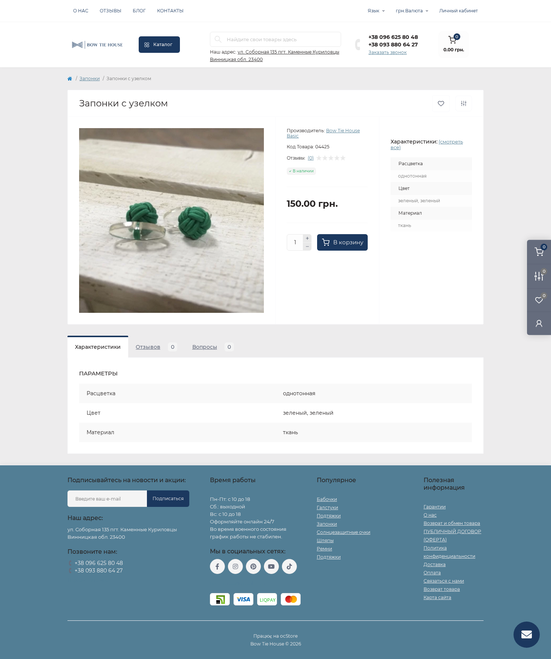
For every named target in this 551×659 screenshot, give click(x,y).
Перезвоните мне (87, 580)
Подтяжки (329, 516)
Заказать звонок (387, 52)
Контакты (170, 10)
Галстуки (327, 507)
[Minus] (307, 247)
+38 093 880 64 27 (393, 44)
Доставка (435, 564)
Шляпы (325, 540)
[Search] (218, 39)
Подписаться (168, 498)
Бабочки (327, 499)
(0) (311, 158)
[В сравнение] (463, 103)
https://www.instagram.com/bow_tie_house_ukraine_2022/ (235, 566)
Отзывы (110, 10)
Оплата (432, 572)
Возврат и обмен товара (452, 523)
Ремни (324, 548)
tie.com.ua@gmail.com (237, 583)
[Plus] (307, 238)
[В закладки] (441, 103)
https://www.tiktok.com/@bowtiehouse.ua (289, 566)
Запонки (89, 78)
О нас (80, 10)
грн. (409, 10)
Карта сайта (437, 597)
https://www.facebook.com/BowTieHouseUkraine (217, 566)
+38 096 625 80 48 (393, 37)
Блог (139, 10)
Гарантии (435, 507)
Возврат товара (442, 589)
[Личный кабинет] (539, 323)
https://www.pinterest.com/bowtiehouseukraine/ (253, 566)
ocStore (289, 636)
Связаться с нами (444, 581)
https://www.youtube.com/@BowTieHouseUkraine (271, 566)
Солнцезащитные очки (343, 532)
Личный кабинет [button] (458, 10)
